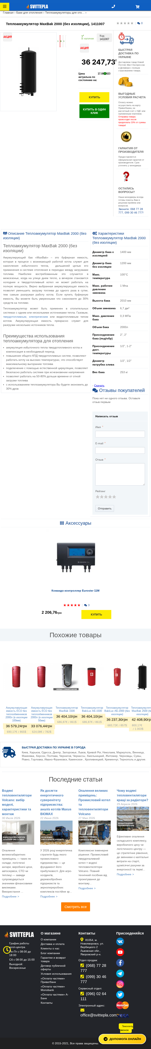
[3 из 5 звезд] (106, 497)
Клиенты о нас (50, 948)
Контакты (46, 1002)
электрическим (38, 316)
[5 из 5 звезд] (114, 497)
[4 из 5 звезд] (110, 497)
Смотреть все (75, 907)
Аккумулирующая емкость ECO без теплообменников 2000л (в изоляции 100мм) (16, 714)
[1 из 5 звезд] (97, 497)
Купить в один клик (94, 111)
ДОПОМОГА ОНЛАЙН (125, 1039)
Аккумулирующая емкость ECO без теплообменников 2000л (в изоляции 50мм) (41, 714)
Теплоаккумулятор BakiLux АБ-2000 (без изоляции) (117, 711)
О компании (48, 939)
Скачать (99, 385)
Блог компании (50, 953)
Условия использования (56, 973)
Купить (94, 97)
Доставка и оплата (52, 943)
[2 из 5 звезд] (101, 497)
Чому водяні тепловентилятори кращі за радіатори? (132, 795)
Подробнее (9, 896)
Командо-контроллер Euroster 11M (75, 590)
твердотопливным (14, 316)
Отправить (104, 508)
